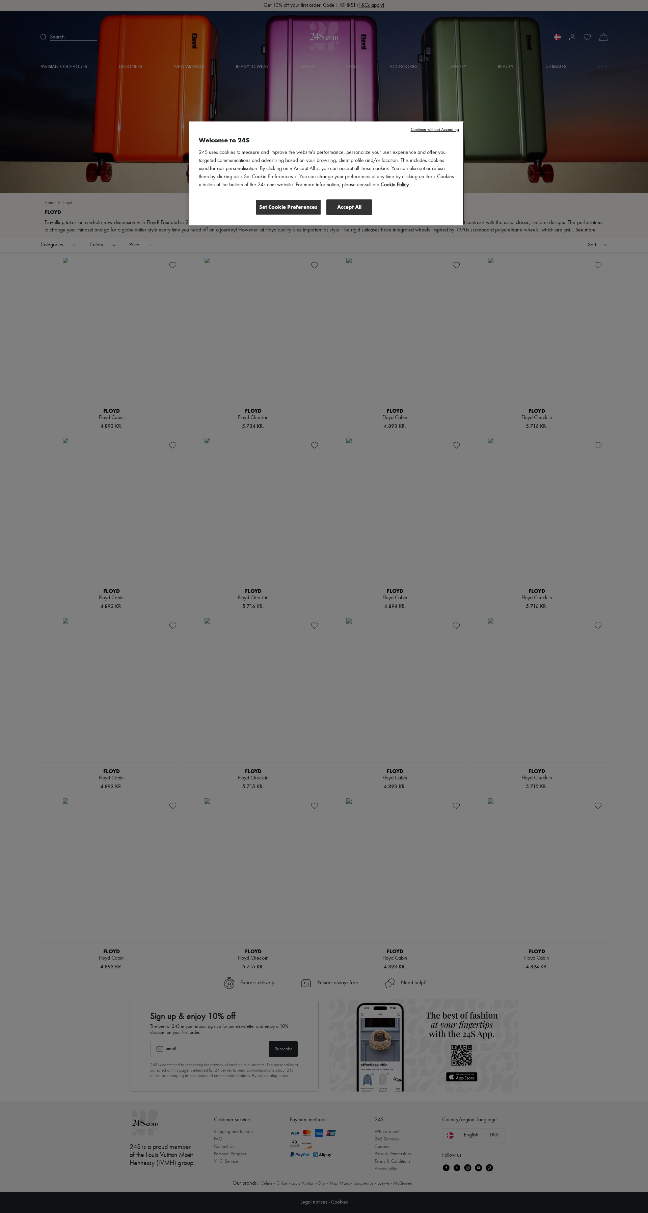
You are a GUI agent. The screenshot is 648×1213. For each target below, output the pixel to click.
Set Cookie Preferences (288, 207)
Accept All (349, 207)
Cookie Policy (395, 185)
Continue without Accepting (435, 130)
